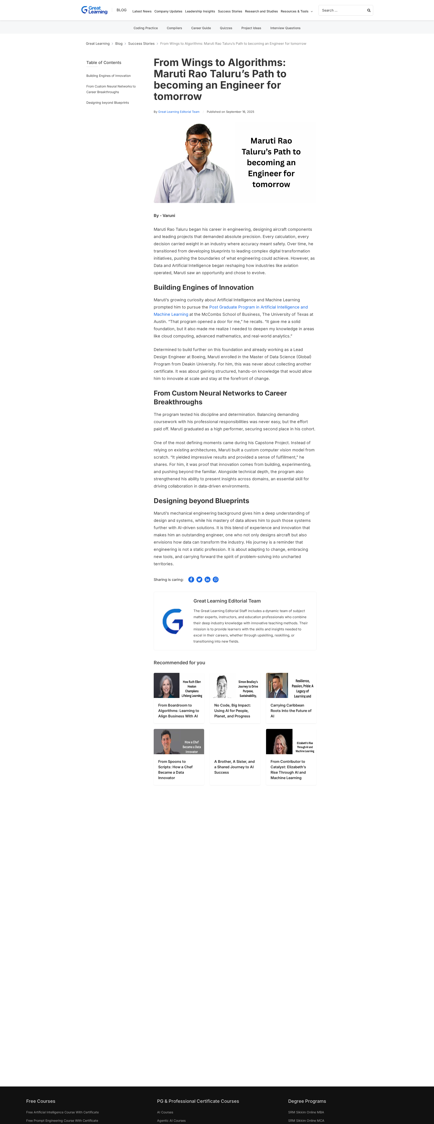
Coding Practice (146, 28)
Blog (122, 10)
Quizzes (226, 28)
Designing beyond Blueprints (107, 102)
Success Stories (141, 43)
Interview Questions (285, 28)
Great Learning (98, 43)
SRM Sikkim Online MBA (306, 1112)
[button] (311, 11)
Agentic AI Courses (171, 1120)
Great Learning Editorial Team (178, 111)
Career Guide (201, 28)
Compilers (174, 28)
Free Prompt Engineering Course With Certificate (62, 1120)
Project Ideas (251, 28)
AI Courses (165, 1112)
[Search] (369, 10)
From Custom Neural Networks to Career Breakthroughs (111, 89)
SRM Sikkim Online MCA (306, 1120)
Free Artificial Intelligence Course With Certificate (62, 1112)
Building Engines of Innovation (108, 76)
